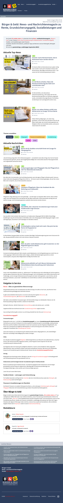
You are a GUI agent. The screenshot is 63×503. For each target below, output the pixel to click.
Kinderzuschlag (7, 379)
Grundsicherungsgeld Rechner (44, 4)
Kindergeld (51, 378)
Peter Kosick (49, 21)
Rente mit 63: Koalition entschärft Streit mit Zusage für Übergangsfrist (38, 149)
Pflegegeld (6, 388)
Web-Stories (18, 371)
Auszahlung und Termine (24, 328)
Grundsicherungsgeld (30, 4)
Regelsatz (23, 340)
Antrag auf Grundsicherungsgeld (40, 356)
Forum (25, 10)
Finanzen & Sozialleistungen (37, 137)
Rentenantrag (46, 312)
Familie (53, 4)
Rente (22, 4)
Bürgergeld (24, 137)
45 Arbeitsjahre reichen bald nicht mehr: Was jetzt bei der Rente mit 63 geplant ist (39, 227)
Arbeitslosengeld (45, 386)
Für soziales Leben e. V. (17, 38)
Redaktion (44, 496)
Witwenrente (22, 296)
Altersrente (42, 295)
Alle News (9, 137)
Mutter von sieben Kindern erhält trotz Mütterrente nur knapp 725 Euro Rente (44, 110)
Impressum (18, 403)
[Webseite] (33, 419)
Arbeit (34, 140)
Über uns (15, 398)
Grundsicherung (52, 137)
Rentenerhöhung (28, 305)
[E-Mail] (31, 419)
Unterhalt (25, 378)
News (19, 4)
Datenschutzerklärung (34, 403)
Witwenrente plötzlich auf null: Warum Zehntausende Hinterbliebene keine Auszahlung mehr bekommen (38, 264)
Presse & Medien (51, 496)
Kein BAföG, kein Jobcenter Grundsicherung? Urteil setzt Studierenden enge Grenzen (39, 207)
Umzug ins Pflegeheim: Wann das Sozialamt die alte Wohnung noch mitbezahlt (37, 188)
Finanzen (20, 10)
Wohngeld (52, 386)
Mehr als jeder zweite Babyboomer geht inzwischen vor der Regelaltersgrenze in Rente (40, 245)
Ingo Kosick (59, 21)
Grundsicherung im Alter (30, 308)
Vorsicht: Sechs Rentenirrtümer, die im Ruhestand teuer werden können (44, 58)
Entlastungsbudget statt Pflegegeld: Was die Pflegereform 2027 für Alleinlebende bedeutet (40, 169)
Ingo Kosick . (24, 193)
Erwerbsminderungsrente (9, 296)
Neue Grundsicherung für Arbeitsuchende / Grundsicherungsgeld (37, 40)
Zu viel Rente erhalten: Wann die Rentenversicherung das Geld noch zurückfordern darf (43, 83)
